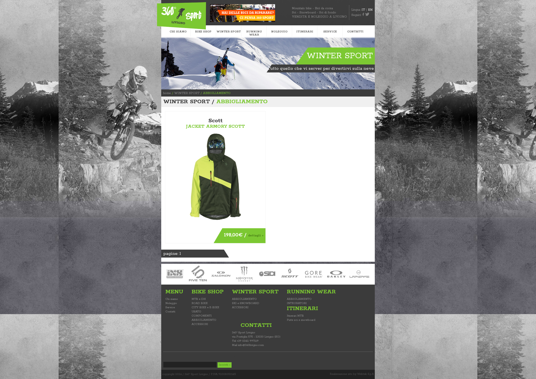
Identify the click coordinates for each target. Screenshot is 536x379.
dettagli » (255, 235)
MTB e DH (199, 299)
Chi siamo (171, 299)
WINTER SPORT (187, 93)
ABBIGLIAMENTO (204, 320)
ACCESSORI (200, 324)
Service (170, 307)
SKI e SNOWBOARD (245, 303)
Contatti (170, 311)
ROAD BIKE (200, 303)
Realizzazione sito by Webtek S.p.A (352, 374)
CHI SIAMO (178, 32)
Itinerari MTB (295, 316)
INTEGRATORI (297, 303)
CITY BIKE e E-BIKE (205, 307)
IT (363, 10)
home (167, 93)
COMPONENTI (202, 316)
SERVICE (330, 32)
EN (370, 10)
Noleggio (171, 303)
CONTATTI (355, 32)
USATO (196, 311)
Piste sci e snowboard (301, 320)
